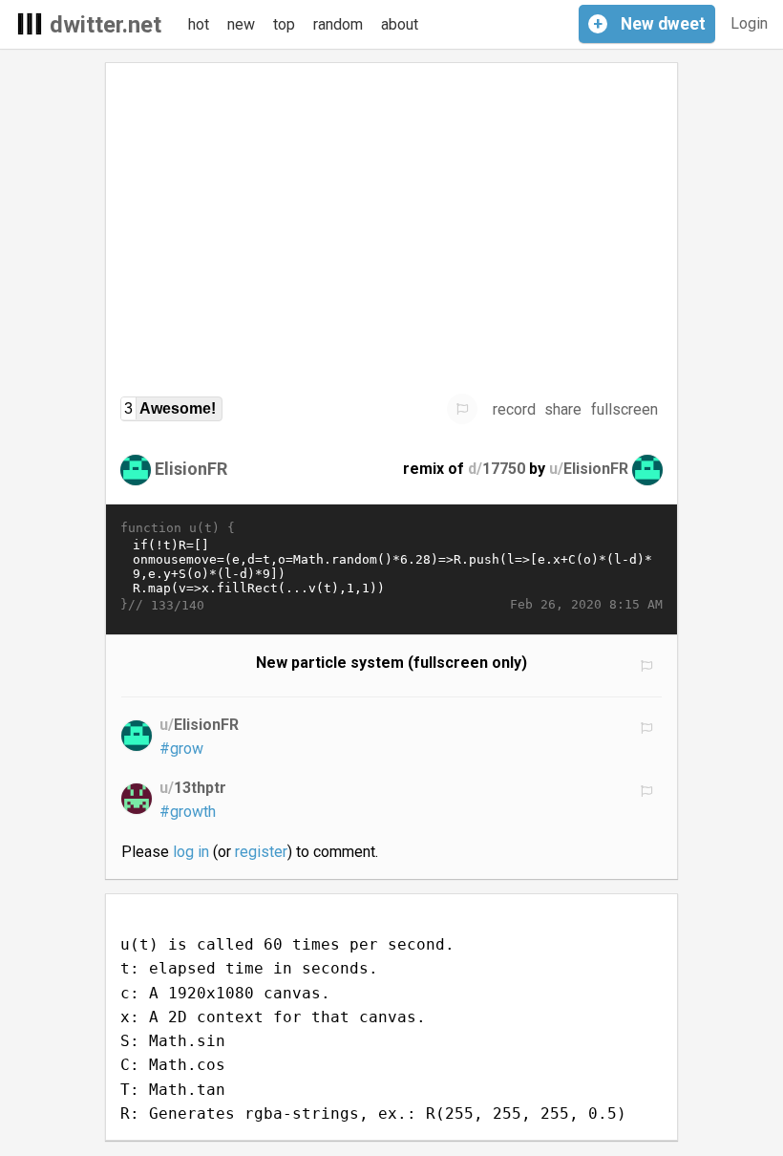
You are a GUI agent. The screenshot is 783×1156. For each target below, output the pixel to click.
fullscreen (624, 409)
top (284, 24)
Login (749, 23)
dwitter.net (105, 24)
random (338, 24)
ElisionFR (191, 469)
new (241, 24)
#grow (181, 748)
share (563, 409)
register (261, 852)
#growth (187, 812)
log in (191, 852)
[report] (462, 409)
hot (198, 24)
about (399, 24)
